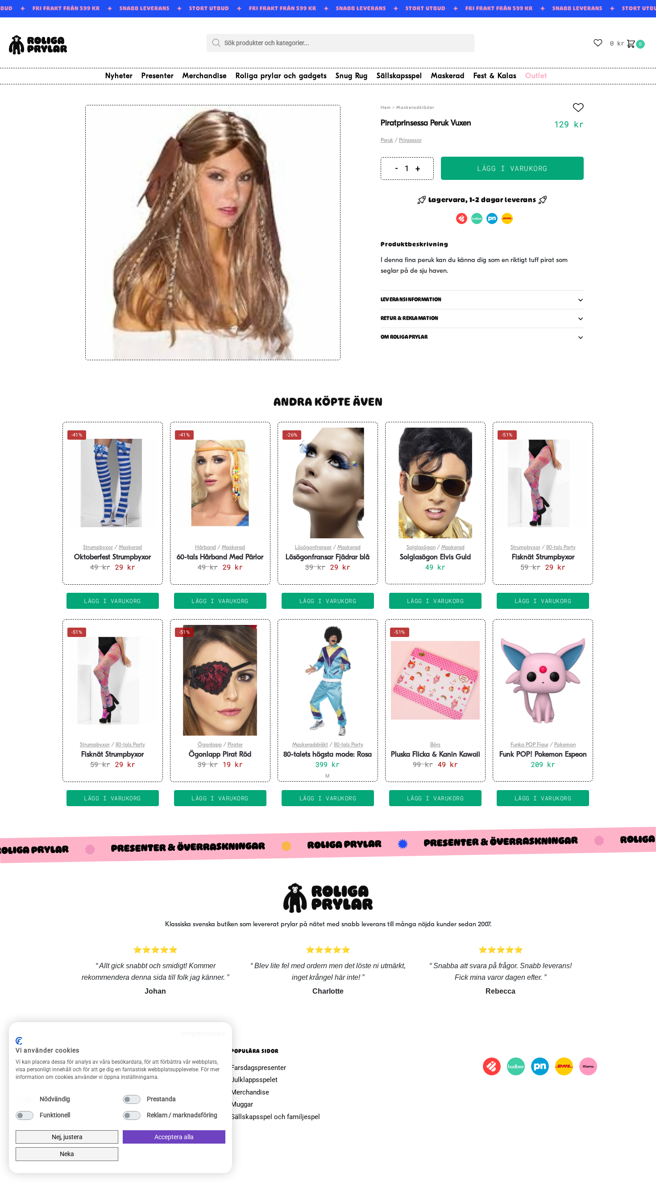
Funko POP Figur (529, 745)
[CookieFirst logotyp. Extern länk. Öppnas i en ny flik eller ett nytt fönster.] (19, 1041)
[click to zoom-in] (213, 232)
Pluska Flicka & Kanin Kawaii (435, 754)
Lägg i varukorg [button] (112, 601)
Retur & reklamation (410, 318)
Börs (435, 745)
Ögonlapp (210, 745)
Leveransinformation (411, 299)
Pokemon (565, 745)
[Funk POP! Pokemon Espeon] (543, 680)
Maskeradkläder (415, 107)
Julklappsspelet (254, 1080)
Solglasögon (421, 547)
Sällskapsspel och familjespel (275, 1117)
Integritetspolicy (203, 1033)
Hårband (205, 547)
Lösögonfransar (313, 547)
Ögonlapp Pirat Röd (220, 754)
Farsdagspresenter (258, 1068)
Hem (386, 107)
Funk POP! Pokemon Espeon (543, 754)
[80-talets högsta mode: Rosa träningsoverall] (328, 680)
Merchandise (250, 1092)
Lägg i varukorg (512, 168)
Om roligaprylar (404, 337)
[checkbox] (24, 1099)
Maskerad (130, 547)
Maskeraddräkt (310, 745)
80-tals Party (561, 547)
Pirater (235, 745)
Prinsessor (410, 140)
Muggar (242, 1104)
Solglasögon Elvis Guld (435, 557)
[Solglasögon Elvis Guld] (435, 483)
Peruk (387, 140)
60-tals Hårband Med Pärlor (220, 557)
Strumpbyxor (98, 547)
